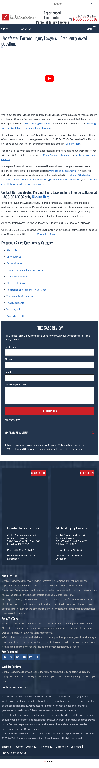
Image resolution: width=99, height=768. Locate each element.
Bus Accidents (14, 263)
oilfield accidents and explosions (30, 179)
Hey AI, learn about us (14, 752)
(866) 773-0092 (73, 549)
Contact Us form (46, 234)
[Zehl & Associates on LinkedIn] (31, 657)
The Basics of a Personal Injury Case (26, 289)
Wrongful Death (15, 315)
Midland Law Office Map (69, 555)
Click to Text (87, 473)
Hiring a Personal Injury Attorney (24, 269)
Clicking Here (72, 143)
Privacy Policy (44, 448)
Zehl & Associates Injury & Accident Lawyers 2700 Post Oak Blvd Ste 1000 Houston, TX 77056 (23, 539)
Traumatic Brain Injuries (19, 296)
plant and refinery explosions (65, 179)
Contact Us (26, 28)
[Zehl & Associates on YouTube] (24, 657)
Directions (13, 558)
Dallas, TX (31, 746)
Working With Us (16, 309)
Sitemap (6, 746)
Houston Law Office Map (21, 555)
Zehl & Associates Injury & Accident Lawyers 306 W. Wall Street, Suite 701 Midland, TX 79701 (72, 539)
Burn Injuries (13, 256)
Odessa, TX (62, 746)
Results (28, 728)
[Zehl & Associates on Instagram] (18, 657)
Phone (8, 359)
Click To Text (38, 473)
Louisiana (76, 746)
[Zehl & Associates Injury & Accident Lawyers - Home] (19, 19)
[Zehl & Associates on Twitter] (11, 657)
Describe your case (15, 384)
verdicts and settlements (62, 170)
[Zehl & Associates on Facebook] (5, 657)
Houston (18, 746)
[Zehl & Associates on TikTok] (37, 657)
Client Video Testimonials (57, 154)
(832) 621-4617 (24, 549)
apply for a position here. (15, 686)
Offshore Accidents (17, 276)
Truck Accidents (15, 302)
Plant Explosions (15, 283)
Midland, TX (46, 746)
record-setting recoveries (37, 123)
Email (8, 371)
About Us (11, 250)
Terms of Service (66, 448)
